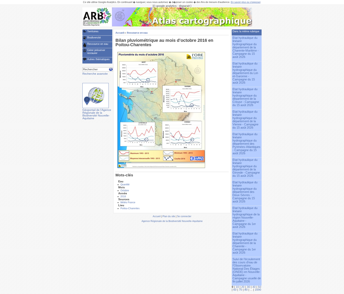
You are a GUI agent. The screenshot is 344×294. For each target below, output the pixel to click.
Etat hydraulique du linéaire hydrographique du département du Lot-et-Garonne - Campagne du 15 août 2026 (246, 73)
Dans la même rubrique (246, 31)
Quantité (125, 184)
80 (246, 289)
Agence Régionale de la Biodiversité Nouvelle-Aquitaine (172, 221)
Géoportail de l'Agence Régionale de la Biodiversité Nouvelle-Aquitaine (96, 114)
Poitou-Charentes (130, 208)
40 (254, 286)
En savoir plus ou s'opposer (245, 2)
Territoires (93, 31)
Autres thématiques (98, 59)
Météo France (127, 202)
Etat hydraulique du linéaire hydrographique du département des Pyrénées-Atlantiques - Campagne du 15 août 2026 (246, 144)
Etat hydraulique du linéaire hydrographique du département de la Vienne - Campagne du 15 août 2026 (245, 119)
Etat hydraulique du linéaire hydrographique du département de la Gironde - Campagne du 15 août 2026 (246, 167)
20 (242, 286)
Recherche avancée (95, 73)
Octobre (124, 190)
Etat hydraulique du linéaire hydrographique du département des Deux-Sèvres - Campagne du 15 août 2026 (245, 192)
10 (237, 286)
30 (248, 286)
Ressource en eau (137, 32)
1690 (258, 289)
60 (234, 289)
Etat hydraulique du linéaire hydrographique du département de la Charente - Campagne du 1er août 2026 (245, 243)
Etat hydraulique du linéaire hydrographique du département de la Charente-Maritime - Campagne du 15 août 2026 (246, 47)
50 (259, 286)
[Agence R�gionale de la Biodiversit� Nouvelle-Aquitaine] (97, 25)
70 (240, 289)
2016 (123, 196)
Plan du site (168, 216)
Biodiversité (94, 37)
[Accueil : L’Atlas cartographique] (182, 25)
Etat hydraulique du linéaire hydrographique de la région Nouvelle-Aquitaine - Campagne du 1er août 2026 (246, 217)
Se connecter (184, 216)
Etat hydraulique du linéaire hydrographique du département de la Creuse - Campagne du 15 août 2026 (246, 97)
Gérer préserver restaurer (96, 52)
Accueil (119, 32)
